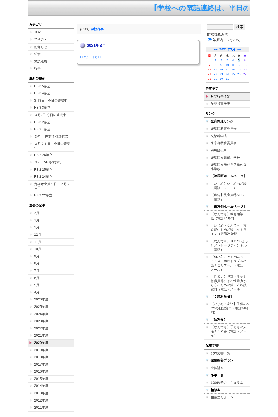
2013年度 (41, 393)
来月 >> (97, 57)
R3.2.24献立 (43, 177)
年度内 (218, 40)
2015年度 (41, 379)
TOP (37, 32)
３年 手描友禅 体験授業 (51, 136)
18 (233, 69)
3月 (36, 213)
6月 (36, 278)
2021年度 (41, 335)
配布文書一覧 (220, 353)
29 (215, 78)
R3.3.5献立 (42, 86)
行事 (37, 68)
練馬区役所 (219, 150)
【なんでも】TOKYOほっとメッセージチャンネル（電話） (229, 245)
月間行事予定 (220, 96)
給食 (37, 54)
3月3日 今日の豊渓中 (50, 100)
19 (239, 69)
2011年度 (41, 407)
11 (233, 64)
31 (227, 78)
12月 (37, 235)
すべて (235, 40)
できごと (40, 39)
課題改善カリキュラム (227, 382)
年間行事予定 (220, 104)
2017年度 (41, 364)
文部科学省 (219, 136)
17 (227, 69)
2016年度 (41, 371)
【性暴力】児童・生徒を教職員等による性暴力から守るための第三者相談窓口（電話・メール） (229, 283)
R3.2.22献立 (43, 195)
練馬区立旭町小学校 (225, 158)
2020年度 (41, 343)
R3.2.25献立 (43, 170)
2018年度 (41, 357)
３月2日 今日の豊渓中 (50, 115)
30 (221, 78)
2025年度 (41, 307)
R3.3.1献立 (42, 129)
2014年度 (41, 386)
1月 (36, 227)
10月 (37, 249)
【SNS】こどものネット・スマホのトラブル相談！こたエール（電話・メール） (229, 263)
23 (221, 74)
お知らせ (40, 47)
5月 (36, 285)
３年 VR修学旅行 (48, 162)
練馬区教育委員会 (224, 129)
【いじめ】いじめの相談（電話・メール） (229, 186)
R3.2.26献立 (43, 155)
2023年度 (41, 321)
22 (215, 74)
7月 (36, 271)
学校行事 (97, 29)
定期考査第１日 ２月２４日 (52, 186)
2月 (36, 220)
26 (239, 74)
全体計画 (217, 368)
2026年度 (41, 299)
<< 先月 (84, 57)
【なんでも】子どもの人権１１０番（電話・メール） (229, 331)
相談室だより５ (222, 397)
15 (215, 69)
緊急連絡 (40, 61)
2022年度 (41, 328)
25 (233, 74)
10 (227, 64)
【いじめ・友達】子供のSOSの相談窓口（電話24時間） (230, 308)
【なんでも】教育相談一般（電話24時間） (229, 216)
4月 (36, 292)
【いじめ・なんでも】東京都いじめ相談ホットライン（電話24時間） (229, 230)
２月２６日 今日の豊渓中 (52, 146)
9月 (36, 256)
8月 (36, 263)
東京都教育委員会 (224, 143)
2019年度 (41, 350)
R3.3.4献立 (42, 93)
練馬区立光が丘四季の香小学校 (229, 167)
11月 (37, 242)
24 (227, 74)
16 (221, 69)
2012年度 (41, 400)
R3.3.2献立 (42, 122)
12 (239, 64)
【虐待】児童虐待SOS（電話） (227, 197)
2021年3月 (227, 49)
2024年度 (41, 314)
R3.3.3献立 (42, 107)
